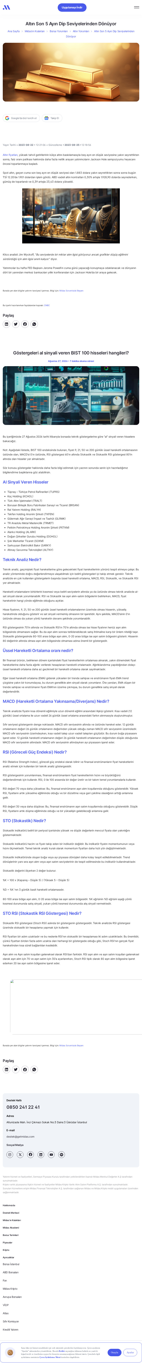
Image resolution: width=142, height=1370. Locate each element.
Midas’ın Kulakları (35, 31)
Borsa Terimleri (10, 1235)
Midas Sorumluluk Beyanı (71, 291)
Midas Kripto (10, 1288)
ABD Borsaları (10, 1272)
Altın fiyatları (10, 154)
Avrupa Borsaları (12, 1296)
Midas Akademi (11, 1227)
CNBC (47, 305)
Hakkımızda (9, 1205)
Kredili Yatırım (10, 1329)
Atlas (6, 1313)
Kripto (6, 1250)
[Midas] (6, 7)
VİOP (6, 1305)
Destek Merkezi (11, 1212)
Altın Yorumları (81, 31)
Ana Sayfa (13, 31)
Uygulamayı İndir (72, 7)
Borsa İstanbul (11, 1264)
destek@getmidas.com (20, 1136)
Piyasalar (7, 1242)
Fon (5, 1280)
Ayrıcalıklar (8, 1257)
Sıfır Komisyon (11, 1321)
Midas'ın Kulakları (12, 1220)
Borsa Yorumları (59, 31)
